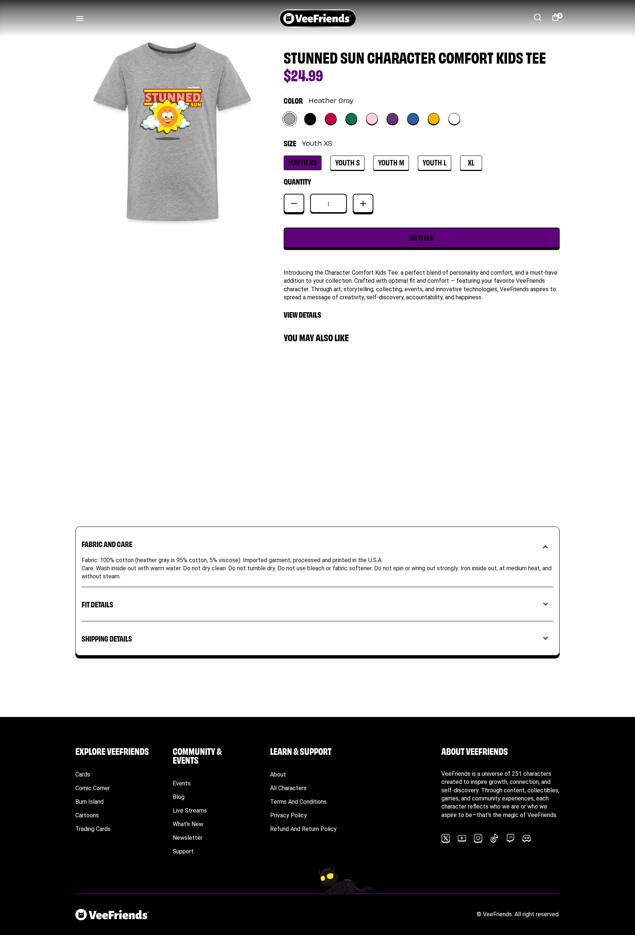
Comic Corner (92, 788)
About (278, 774)
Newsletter (187, 837)
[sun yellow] (434, 119)
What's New (188, 824)
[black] (310, 119)
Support (183, 851)
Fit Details (97, 604)
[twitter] (445, 838)
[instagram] (478, 838)
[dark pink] (331, 119)
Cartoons (87, 815)
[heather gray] (289, 119)
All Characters (288, 788)
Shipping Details (107, 638)
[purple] (392, 119)
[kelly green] (351, 119)
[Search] (537, 17)
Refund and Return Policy (303, 828)
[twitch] (510, 838)
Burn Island (89, 801)
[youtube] (462, 838)
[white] (454, 119)
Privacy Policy (288, 815)
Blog (178, 796)
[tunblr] (494, 838)
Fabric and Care (107, 544)
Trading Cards (93, 828)
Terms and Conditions (298, 801)
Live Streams (190, 810)
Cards (82, 774)
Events (182, 783)
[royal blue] (413, 119)
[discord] (526, 838)
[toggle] (79, 18)
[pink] (372, 119)
